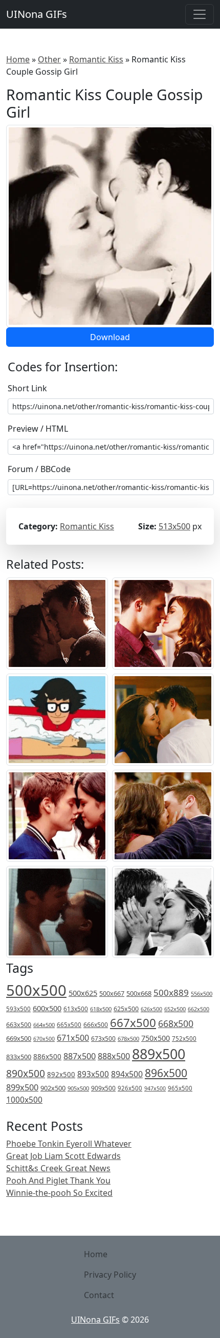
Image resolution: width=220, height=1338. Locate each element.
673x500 (103, 1038)
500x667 (111, 993)
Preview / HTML (38, 428)
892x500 (61, 1074)
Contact (99, 1295)
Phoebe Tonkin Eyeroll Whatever (68, 1143)
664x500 (44, 1025)
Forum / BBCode (39, 469)
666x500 (95, 1024)
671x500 (73, 1037)
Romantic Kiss (96, 59)
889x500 (158, 1053)
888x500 (114, 1056)
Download (110, 337)
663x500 (18, 1024)
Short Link (27, 388)
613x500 (75, 1009)
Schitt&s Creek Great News (58, 1168)
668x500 (175, 1023)
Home (18, 59)
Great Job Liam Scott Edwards (63, 1156)
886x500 (47, 1056)
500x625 (83, 993)
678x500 (128, 1038)
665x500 (69, 1025)
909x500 (103, 1088)
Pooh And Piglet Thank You (58, 1180)
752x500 (184, 1038)
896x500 (166, 1072)
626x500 (151, 1009)
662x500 (198, 1009)
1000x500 (24, 1099)
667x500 (133, 1023)
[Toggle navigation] (199, 14)
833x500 (18, 1056)
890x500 (25, 1073)
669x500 (18, 1038)
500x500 (36, 990)
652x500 (175, 1009)
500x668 (138, 993)
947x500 (155, 1088)
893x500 (93, 1074)
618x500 (101, 1009)
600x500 (47, 1008)
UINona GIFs (36, 14)
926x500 (130, 1088)
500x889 (171, 992)
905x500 (78, 1088)
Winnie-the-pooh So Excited (59, 1192)
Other (49, 59)
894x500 (127, 1074)
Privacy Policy (110, 1274)
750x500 (155, 1038)
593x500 (18, 1009)
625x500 (126, 1009)
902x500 (52, 1087)
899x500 (22, 1087)
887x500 (79, 1056)
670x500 (44, 1038)
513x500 (174, 526)
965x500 (180, 1088)
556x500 (201, 993)
